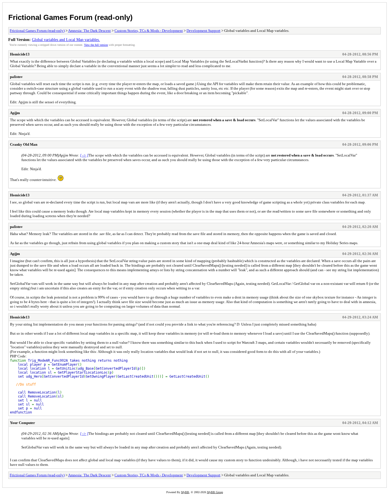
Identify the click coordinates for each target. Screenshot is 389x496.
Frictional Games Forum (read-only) (70, 17)
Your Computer (22, 423)
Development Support (203, 30)
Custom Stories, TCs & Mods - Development (148, 30)
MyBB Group (215, 492)
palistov (16, 77)
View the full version (96, 44)
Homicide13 (20, 54)
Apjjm (15, 113)
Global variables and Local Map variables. (66, 39)
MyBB (185, 492)
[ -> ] (84, 155)
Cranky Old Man (23, 144)
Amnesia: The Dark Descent (89, 30)
